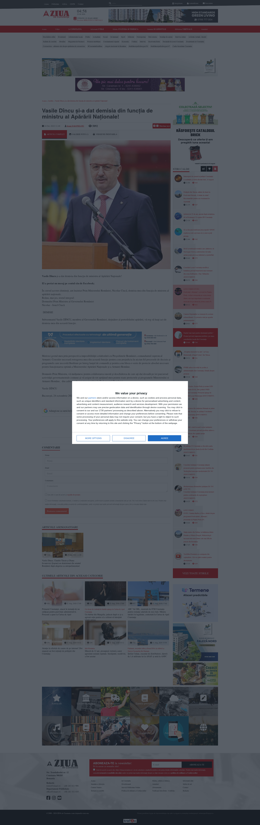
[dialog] (130, 412)
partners (92, 398)
